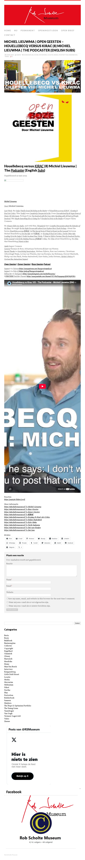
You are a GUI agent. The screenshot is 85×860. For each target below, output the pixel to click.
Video (7, 56)
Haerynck (8, 659)
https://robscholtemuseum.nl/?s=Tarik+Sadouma (22, 525)
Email (8, 586)
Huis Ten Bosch (10, 666)
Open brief (67, 30)
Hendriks (8, 661)
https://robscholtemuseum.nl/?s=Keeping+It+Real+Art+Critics (27, 517)
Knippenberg (10, 672)
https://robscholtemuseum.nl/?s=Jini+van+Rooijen (22, 527)
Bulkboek (8, 640)
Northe (7, 690)
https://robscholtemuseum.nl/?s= (18, 514)
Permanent (28, 30)
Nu (16, 30)
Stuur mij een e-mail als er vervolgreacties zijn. (29, 602)
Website (9, 592)
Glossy (7, 656)
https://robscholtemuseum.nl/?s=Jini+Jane (19, 530)
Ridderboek (73, 55)
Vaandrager (9, 711)
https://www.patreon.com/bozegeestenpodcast (35, 268)
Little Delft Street (11, 674)
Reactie (9, 563)
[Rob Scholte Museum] (42, 14)
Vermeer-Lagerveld (12, 716)
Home (7, 30)
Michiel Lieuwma (10, 201)
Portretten (63, 55)
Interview (43, 55)
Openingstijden (48, 30)
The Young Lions (11, 708)
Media (56, 55)
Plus (6, 693)
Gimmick (8, 653)
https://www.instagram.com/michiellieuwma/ (39, 274)
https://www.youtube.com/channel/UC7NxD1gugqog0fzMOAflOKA (51, 276)
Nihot (6, 687)
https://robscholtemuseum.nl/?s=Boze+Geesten (21, 509)
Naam (8, 579)
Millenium (8, 685)
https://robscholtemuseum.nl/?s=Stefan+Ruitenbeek (23, 520)
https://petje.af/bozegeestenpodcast (31, 271)
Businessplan (28, 55)
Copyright (8, 648)
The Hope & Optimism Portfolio (17, 706)
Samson (7, 700)
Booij (6, 638)
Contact (9, 35)
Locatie (50, 55)
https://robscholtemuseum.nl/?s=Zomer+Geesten (22, 512)
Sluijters (7, 703)
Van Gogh (8, 713)
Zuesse (7, 721)
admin (18, 55)
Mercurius (8, 682)
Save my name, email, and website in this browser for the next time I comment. (41, 598)
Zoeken (77, 623)
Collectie (8, 646)
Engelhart (8, 651)
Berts (6, 635)
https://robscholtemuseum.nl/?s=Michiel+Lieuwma (22, 507)
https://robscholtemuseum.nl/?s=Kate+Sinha (20, 522)
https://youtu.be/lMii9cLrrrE (14, 499)
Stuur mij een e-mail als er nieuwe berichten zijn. (29, 606)
